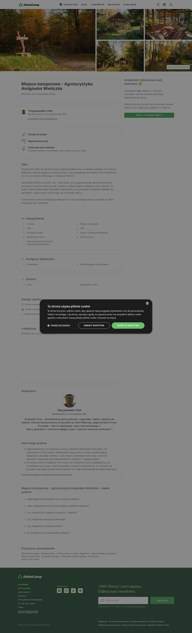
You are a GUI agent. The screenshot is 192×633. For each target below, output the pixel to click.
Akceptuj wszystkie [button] (128, 325)
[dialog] (96, 316)
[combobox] (147, 303)
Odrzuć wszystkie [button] (94, 325)
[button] (59, 325)
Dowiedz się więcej (107, 317)
